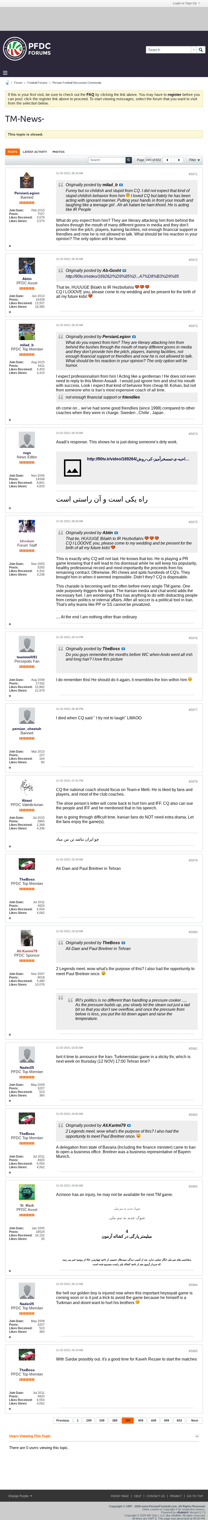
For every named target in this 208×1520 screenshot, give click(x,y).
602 (179, 1420)
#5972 (193, 260)
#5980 (193, 932)
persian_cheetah (26, 729)
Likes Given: (18, 221)
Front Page (120, 1496)
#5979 (193, 860)
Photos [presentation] (58, 151)
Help (137, 1496)
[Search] (200, 49)
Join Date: (16, 210)
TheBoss (27, 879)
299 (89, 1420)
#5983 (193, 1186)
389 (114, 1420)
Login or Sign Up (185, 3)
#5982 (193, 1115)
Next (194, 1420)
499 (166, 1420)
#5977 (193, 710)
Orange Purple (18, 1496)
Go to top (195, 1496)
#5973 (193, 326)
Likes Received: (20, 217)
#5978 (193, 781)
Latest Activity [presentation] (35, 151)
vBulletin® (183, 1512)
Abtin (27, 279)
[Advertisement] (104, 18)
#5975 (193, 522)
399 (127, 1420)
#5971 (193, 174)
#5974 (193, 434)
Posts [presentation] (12, 151)
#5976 (193, 638)
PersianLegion (27, 193)
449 (153, 1420)
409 (140, 1420)
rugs (27, 453)
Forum (18, 82)
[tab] (12, 151)
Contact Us (156, 1496)
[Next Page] (178, 160)
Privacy (176, 1496)
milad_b (27, 345)
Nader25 (27, 1067)
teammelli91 (27, 657)
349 (102, 1420)
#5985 (193, 1351)
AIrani (27, 800)
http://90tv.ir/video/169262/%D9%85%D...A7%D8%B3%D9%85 (122, 276)
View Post (121, 185)
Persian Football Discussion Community (77, 82)
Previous (62, 1420)
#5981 (193, 1048)
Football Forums (37, 82)
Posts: (14, 214)
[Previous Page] (167, 160)
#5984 (193, 1285)
